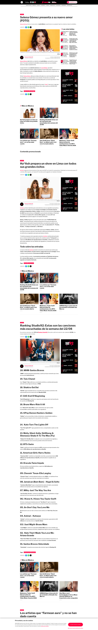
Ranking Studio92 (27, 552)
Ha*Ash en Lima (31, 263)
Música (22, 14)
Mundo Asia (52, 5)
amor (46, 84)
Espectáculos (28, 5)
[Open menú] (22, 2)
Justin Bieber (44, 67)
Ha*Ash (22, 170)
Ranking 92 (33, 552)
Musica (38, 5)
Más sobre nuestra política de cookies (75, 628)
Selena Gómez (23, 24)
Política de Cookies (45, 626)
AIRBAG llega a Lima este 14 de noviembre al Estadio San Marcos (68, 307)
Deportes (43, 5)
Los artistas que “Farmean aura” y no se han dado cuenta (28, 142)
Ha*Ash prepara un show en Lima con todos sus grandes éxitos (29, 121)
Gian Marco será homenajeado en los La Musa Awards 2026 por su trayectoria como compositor (68, 595)
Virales (47, 5)
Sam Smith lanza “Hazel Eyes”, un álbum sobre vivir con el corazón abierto (48, 142)
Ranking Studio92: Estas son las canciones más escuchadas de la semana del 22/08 (49, 122)
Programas (64, 5)
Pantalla (34, 5)
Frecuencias (69, 5)
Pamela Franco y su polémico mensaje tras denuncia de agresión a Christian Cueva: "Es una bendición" (73, 62)
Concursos (58, 5)
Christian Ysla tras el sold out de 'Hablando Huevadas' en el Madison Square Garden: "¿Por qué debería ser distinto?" (73, 34)
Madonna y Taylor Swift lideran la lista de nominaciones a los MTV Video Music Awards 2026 (67, 143)
